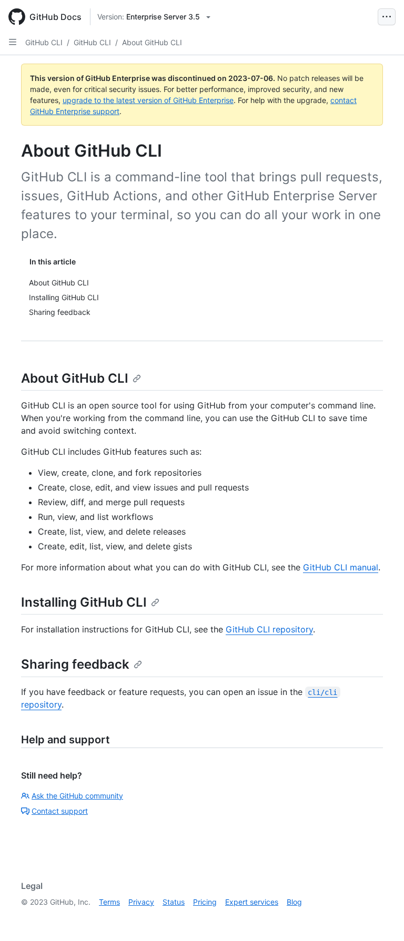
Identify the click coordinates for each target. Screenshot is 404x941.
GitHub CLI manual (340, 567)
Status (174, 901)
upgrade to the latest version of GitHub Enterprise (148, 100)
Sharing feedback (75, 664)
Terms (109, 901)
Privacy (141, 901)
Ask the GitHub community (77, 795)
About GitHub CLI (152, 42)
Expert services (251, 901)
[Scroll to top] (380, 917)
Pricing (205, 901)
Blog (294, 901)
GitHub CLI (44, 42)
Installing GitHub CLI (84, 602)
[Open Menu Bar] (387, 16)
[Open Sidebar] (12, 42)
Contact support (60, 810)
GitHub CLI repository (269, 629)
